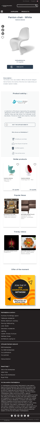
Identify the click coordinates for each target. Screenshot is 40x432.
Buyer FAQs (4, 377)
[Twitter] (15, 416)
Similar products (20, 159)
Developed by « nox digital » (33, 419)
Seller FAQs (4, 372)
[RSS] (28, 416)
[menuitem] (2, 11)
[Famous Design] (20, 102)
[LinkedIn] (18, 416)
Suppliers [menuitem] (14, 11)
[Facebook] (12, 416)
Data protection (6, 359)
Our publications (6, 352)
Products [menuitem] (25, 11)
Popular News (20, 195)
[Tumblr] (25, 416)
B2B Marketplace (6, 347)
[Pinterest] (22, 416)
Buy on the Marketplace (8, 375)
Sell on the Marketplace (8, 369)
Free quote (20, 67)
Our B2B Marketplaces (7, 350)
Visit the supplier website (20, 124)
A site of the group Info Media (20, 419)
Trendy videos (20, 232)
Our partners (5, 355)
